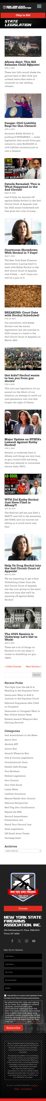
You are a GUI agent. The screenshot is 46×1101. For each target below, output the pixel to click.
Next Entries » (33, 666)
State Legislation (14, 829)
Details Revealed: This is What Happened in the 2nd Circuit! (22, 186)
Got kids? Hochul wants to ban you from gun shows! (22, 378)
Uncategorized (13, 838)
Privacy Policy (20, 1021)
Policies (34, 1085)
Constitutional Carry (16, 762)
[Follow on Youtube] (34, 941)
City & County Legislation (19, 758)
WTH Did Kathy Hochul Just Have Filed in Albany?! (21, 502)
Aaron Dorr (11, 739)
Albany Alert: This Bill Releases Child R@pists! (22, 63)
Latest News (11, 789)
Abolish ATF (11, 744)
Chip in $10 (23, 15)
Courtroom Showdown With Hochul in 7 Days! (21, 251)
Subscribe (13, 1027)
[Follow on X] (19, 941)
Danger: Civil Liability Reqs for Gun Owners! (20, 124)
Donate (23, 908)
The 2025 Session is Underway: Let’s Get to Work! (21, 636)
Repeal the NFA (13, 812)
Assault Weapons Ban (17, 753)
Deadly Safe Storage (16, 767)
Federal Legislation (15, 776)
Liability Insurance (15, 794)
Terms (34, 1021)
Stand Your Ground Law (18, 824)
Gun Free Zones (13, 785)
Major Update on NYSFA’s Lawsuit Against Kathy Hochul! (23, 442)
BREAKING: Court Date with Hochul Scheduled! (22, 314)
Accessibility (26, 1089)
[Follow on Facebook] (12, 941)
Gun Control (12, 780)
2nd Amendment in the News (21, 735)
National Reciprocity (16, 803)
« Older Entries (13, 666)
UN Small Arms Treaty (17, 833)
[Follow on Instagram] (27, 941)
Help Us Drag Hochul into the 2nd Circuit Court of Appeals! (23, 568)
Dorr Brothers (12, 771)
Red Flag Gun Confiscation (20, 807)
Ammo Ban (11, 748)
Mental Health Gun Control (20, 798)
